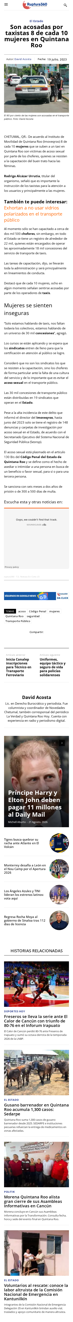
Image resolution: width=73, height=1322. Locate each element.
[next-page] (62, 743)
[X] (18, 640)
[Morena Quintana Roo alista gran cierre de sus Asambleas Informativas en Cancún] (36, 1164)
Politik (9, 1191)
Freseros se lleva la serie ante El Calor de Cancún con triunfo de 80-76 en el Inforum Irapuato (36, 1021)
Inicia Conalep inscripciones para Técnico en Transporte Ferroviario (18, 667)
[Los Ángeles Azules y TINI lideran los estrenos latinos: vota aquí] (59, 894)
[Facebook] (8, 640)
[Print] (46, 640)
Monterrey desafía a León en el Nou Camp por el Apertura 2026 (25, 869)
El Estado (36, 21)
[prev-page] (55, 743)
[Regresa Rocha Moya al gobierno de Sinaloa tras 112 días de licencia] (59, 920)
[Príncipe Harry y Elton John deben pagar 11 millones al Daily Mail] (36, 781)
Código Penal (37, 611)
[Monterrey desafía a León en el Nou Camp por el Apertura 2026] (59, 869)
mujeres (54, 611)
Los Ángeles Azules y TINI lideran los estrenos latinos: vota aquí (24, 894)
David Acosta (22, 59)
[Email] (36, 640)
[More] (64, 640)
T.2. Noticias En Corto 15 (28, 577)
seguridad (33, 616)
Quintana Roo (14, 616)
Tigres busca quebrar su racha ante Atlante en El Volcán (21, 843)
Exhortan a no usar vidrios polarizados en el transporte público (33, 214)
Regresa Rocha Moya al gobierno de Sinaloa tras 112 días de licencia (24, 920)
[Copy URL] (55, 640)
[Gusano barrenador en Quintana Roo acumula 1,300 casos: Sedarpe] (36, 1072)
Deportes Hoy (14, 1011)
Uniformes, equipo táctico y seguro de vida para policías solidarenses (52, 667)
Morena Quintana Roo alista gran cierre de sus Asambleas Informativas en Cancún (33, 1201)
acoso (22, 611)
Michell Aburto (17, 822)
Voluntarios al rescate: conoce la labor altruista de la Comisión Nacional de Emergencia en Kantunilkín (36, 1292)
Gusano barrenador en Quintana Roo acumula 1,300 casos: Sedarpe (36, 1109)
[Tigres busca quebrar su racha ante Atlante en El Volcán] (59, 843)
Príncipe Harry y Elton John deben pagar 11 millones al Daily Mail (35, 803)
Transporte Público (17, 621)
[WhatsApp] (27, 640)
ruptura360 (9, 577)
